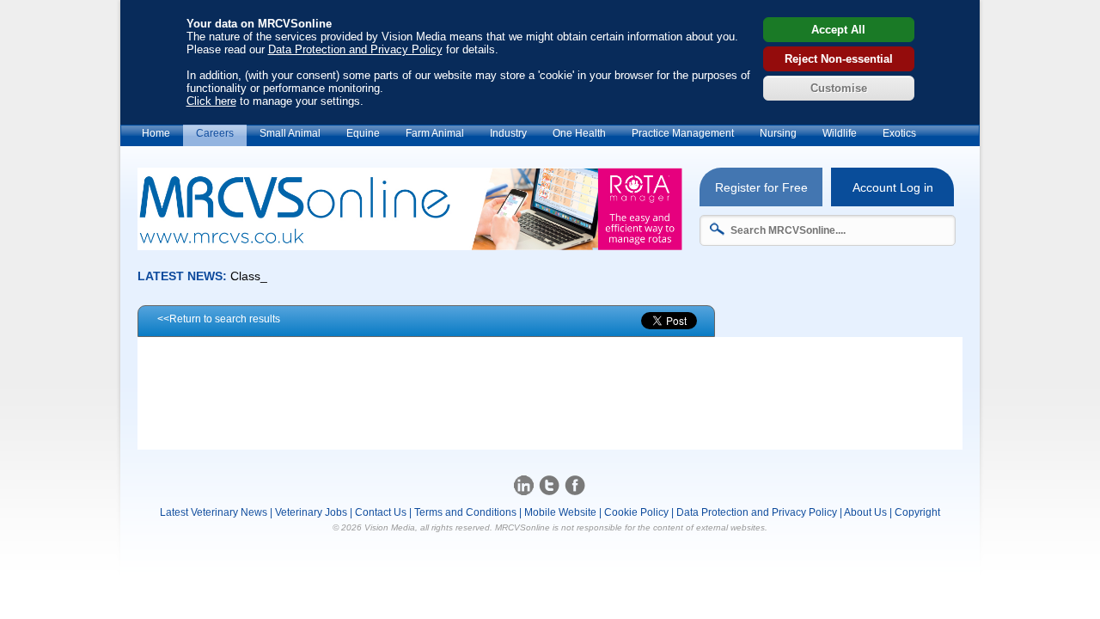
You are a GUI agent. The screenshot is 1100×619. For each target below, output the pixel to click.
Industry (508, 133)
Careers (215, 133)
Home (156, 133)
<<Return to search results (218, 319)
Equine (363, 133)
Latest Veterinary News (213, 512)
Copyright (917, 512)
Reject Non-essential (839, 58)
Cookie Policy (636, 512)
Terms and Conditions (465, 512)
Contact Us (380, 512)
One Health (579, 133)
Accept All (838, 29)
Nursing (778, 133)
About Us (865, 512)
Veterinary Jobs (311, 512)
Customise (838, 88)
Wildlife (839, 133)
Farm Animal (435, 133)
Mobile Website (560, 512)
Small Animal (290, 133)
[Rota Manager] (410, 245)
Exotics (899, 133)
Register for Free (761, 187)
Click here (211, 101)
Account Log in (892, 187)
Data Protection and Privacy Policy (355, 49)
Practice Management (683, 133)
